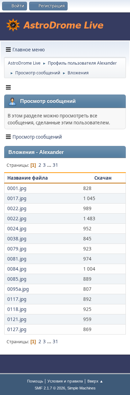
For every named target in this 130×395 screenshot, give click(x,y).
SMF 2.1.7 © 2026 (50, 388)
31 (55, 165)
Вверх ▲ (95, 381)
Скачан (103, 178)
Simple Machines (81, 388)
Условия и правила (65, 381)
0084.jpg (16, 269)
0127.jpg (16, 329)
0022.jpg (16, 208)
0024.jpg (16, 228)
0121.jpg (16, 319)
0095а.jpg (18, 289)
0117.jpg (16, 299)
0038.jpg (16, 239)
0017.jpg (16, 198)
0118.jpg (16, 309)
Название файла (28, 178)
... (49, 165)
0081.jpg (16, 259)
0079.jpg (16, 249)
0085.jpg (16, 279)
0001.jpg (16, 188)
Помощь (35, 381)
